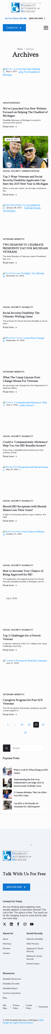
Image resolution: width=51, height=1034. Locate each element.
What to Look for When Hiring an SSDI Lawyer (31, 771)
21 (43, 724)
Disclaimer (43, 1007)
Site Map (5, 1006)
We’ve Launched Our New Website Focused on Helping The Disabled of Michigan (25, 112)
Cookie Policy (29, 1006)
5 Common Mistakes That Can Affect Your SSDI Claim (30, 794)
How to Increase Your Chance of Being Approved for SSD (23, 572)
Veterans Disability (34, 939)
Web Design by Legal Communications (23, 1021)
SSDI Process (32, 944)
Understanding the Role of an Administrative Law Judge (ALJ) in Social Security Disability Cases (29, 782)
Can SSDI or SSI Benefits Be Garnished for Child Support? (27, 805)
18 (22, 724)
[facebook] (18, 924)
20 (36, 724)
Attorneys (7, 944)
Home (20, 49)
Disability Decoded (11, 983)
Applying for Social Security (34, 949)
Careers (6, 953)
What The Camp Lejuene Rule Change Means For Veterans (21, 379)
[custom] (4, 924)
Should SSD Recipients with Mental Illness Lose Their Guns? (24, 508)
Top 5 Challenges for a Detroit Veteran (22, 637)
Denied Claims (33, 963)
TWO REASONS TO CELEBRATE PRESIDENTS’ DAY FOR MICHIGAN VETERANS (25, 248)
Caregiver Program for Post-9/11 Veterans (23, 701)
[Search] (6, 748)
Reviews (6, 948)
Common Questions (12, 993)
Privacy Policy (16, 1006)
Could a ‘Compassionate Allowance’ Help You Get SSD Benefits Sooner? (25, 443)
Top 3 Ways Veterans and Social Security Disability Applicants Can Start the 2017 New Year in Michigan (25, 180)
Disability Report (10, 988)
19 (29, 724)
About (5, 939)
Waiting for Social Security (34, 957)
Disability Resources (12, 979)
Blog (5, 998)
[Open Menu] (46, 27)
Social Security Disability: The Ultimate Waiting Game (21, 314)
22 (25, 732)
